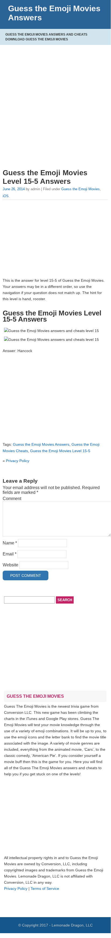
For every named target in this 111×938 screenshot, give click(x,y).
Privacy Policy (17, 461)
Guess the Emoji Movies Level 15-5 (60, 451)
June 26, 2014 (14, 189)
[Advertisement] (55, 105)
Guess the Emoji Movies (80, 189)
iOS (6, 196)
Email (9, 554)
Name (10, 543)
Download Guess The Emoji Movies (36, 39)
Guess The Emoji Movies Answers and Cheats (46, 34)
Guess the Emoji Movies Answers (41, 444)
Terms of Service (45, 888)
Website (10, 565)
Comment (12, 498)
